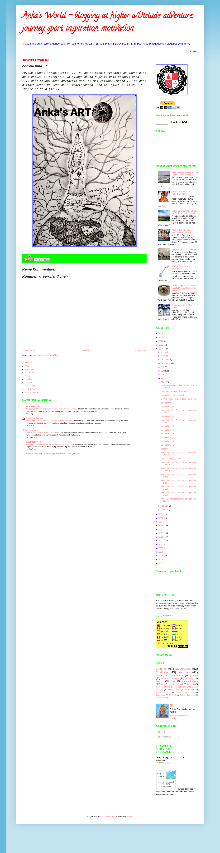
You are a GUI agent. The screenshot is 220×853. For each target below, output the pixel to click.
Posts (162, 732)
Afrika (27, 376)
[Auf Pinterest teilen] (48, 259)
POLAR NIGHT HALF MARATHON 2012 (181, 267)
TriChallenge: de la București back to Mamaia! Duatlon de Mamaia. (184, 288)
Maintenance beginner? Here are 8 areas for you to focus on (49, 444)
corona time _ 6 (167, 426)
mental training (190, 681)
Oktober (164, 359)
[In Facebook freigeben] (45, 259)
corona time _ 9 (167, 403)
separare (165, 449)
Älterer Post (140, 350)
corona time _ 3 (167, 437)
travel (173, 681)
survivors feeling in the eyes (173, 459)
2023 (161, 337)
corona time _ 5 (167, 430)
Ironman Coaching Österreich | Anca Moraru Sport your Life (53, 454)
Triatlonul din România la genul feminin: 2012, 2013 (183, 231)
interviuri (28, 363)
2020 (161, 349)
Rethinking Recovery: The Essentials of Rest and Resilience (49, 421)
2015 (161, 529)
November (166, 356)
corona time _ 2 (167, 441)
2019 (161, 514)
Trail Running (31, 386)
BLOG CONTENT (32, 392)
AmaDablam (189, 690)
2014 (161, 533)
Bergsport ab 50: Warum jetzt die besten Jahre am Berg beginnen (51, 409)
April (163, 378)
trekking (189, 678)
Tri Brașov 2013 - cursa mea (184, 249)
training (161, 668)
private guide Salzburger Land (177, 687)
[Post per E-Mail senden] (29, 256)
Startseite (85, 350)
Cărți (27, 366)
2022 (161, 341)
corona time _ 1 (167, 445)
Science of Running (34, 418)
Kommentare (165, 737)
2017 (161, 522)
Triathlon (28, 382)
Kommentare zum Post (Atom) (46, 355)
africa (163, 684)
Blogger (130, 816)
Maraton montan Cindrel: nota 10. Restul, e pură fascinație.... (185, 212)
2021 (161, 345)
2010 (161, 548)
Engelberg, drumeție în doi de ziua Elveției (42, 432)
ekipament (29, 369)
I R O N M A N (30, 389)
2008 (161, 556)
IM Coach (172, 695)
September (166, 363)
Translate (166, 763)
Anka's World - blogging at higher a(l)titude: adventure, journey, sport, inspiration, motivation (107, 22)
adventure (183, 668)
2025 (161, 334)
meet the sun (32, 430)
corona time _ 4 (167, 434)
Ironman (184, 672)
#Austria (160, 681)
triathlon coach (161, 698)
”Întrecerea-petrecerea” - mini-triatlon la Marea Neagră (185, 173)
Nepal (176, 678)
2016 (161, 526)
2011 (161, 544)
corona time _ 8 (167, 406)
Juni (163, 371)
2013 (161, 537)
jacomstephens (108, 816)
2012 (161, 541)
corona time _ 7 (167, 416)
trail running (178, 675)
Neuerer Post (29, 350)
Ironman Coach (176, 684)
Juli (163, 367)
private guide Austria (185, 692)
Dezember (166, 352)
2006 (161, 559)
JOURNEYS (30, 372)
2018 (161, 518)
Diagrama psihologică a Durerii (174, 391)
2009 (161, 552)
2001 (161, 563)
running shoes (174, 690)
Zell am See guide (187, 695)
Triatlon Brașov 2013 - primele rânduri (181, 193)
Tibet (158, 687)
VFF (169, 692)
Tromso (159, 692)
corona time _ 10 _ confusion (173, 395)
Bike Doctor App (33, 442)
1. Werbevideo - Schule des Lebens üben (179, 399)
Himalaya (29, 379)
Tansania (191, 684)
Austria (164, 678)
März (163, 382)
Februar (164, 506)
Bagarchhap (160, 695)
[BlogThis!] (38, 259)
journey (194, 675)
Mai (163, 374)
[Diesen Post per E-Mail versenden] (35, 259)
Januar (164, 510)
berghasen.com (33, 406)
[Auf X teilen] (41, 259)
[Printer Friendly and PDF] (28, 260)
